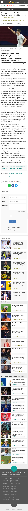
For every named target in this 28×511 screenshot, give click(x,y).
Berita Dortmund (6, 497)
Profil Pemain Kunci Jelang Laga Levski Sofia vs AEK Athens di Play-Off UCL (19, 274)
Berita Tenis (5, 485)
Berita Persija (13, 488)
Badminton (22, 5)
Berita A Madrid (15, 499)
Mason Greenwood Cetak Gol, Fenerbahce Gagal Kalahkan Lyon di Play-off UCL (19, 264)
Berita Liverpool (6, 489)
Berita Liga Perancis (15, 483)
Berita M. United (6, 486)
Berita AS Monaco (6, 501)
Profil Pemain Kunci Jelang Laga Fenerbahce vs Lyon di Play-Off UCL (19, 294)
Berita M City (14, 501)
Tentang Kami (5, 472)
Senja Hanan (10, 17)
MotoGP (15, 5)
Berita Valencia (15, 497)
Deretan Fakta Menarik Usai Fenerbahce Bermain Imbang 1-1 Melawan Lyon (19, 254)
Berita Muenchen (15, 496)
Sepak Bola (15, 384)
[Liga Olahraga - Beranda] (14, 2)
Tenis (14, 410)
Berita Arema (14, 491)
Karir (18, 474)
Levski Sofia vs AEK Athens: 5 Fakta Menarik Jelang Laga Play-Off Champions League (19, 284)
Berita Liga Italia (14, 480)
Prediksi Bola (15, 462)
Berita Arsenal (6, 488)
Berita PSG (5, 493)
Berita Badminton (6, 482)
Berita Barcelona (6, 494)
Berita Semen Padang (15, 489)
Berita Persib (13, 486)
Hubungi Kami (13, 474)
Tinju (14, 436)
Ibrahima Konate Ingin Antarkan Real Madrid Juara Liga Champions (18, 243)
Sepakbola (9, 5)
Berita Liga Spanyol (15, 482)
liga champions (12, 174)
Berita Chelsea (6, 491)
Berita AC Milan (6, 499)
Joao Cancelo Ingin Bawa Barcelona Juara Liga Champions (13, 168)
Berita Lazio (14, 494)
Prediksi (3, 5)
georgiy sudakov (11, 176)
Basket (14, 393)
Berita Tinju (5, 483)
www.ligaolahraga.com (16, 509)
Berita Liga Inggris (15, 478)
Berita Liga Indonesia (15, 485)
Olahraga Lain (16, 454)
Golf (14, 445)
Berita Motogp (6, 480)
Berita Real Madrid (6, 496)
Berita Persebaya (14, 493)
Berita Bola (5, 478)
